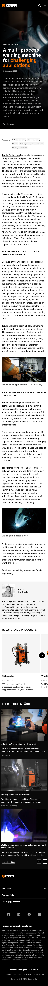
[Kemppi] (9, 5)
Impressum (39, 974)
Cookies (7, 974)
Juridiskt (17, 974)
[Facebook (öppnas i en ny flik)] (8, 915)
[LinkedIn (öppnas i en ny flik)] (19, 915)
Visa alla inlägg (8, 862)
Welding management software (31, 144)
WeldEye (12, 345)
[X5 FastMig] (21, 653)
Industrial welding (19, 140)
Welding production (19, 148)
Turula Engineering (11, 155)
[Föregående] (39, 861)
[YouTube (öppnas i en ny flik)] (29, 915)
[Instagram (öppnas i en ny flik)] (39, 915)
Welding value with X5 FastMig (15, 794)
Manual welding (34, 140)
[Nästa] (42, 655)
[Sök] (39, 5)
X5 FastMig (8, 676)
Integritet (28, 974)
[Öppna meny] (44, 5)
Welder (15, 144)
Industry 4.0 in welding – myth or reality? (20, 744)
